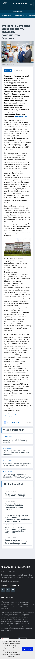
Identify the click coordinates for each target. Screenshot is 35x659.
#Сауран (15, 414)
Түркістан (8, 70)
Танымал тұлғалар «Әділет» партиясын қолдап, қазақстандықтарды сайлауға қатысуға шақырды (17, 518)
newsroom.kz (18, 15)
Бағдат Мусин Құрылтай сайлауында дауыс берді (15, 495)
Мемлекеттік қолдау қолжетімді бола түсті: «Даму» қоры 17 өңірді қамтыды (16, 440)
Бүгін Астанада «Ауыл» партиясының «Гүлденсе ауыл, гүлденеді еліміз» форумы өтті (15, 530)
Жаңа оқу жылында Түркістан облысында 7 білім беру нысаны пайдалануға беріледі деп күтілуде (17, 476)
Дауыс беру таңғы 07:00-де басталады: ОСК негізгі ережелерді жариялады (17, 452)
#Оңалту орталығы (10, 416)
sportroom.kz (5, 15)
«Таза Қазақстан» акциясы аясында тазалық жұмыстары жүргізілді (17, 464)
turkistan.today (21, 116)
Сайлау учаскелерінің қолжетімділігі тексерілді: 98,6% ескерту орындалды (16, 542)
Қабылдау (27, 649)
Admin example (13, 422)
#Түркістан (8, 414)
